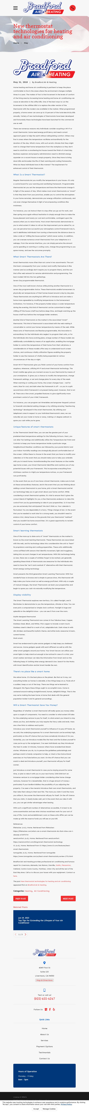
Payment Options (44, 1046)
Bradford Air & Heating (37, 885)
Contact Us (44, 1058)
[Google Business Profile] (46, 1009)
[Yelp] (53, 1009)
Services (44, 1040)
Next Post (68, 899)
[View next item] (25, 934)
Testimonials (44, 1052)
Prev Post (21, 899)
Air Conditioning (41, 891)
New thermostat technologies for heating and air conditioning (46, 881)
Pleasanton (66, 865)
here (15, 876)
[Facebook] (50, 1009)
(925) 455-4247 (44, 998)
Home (44, 1028)
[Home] (43, 8)
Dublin (58, 865)
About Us (44, 1034)
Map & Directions (44, 980)
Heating (28, 891)
